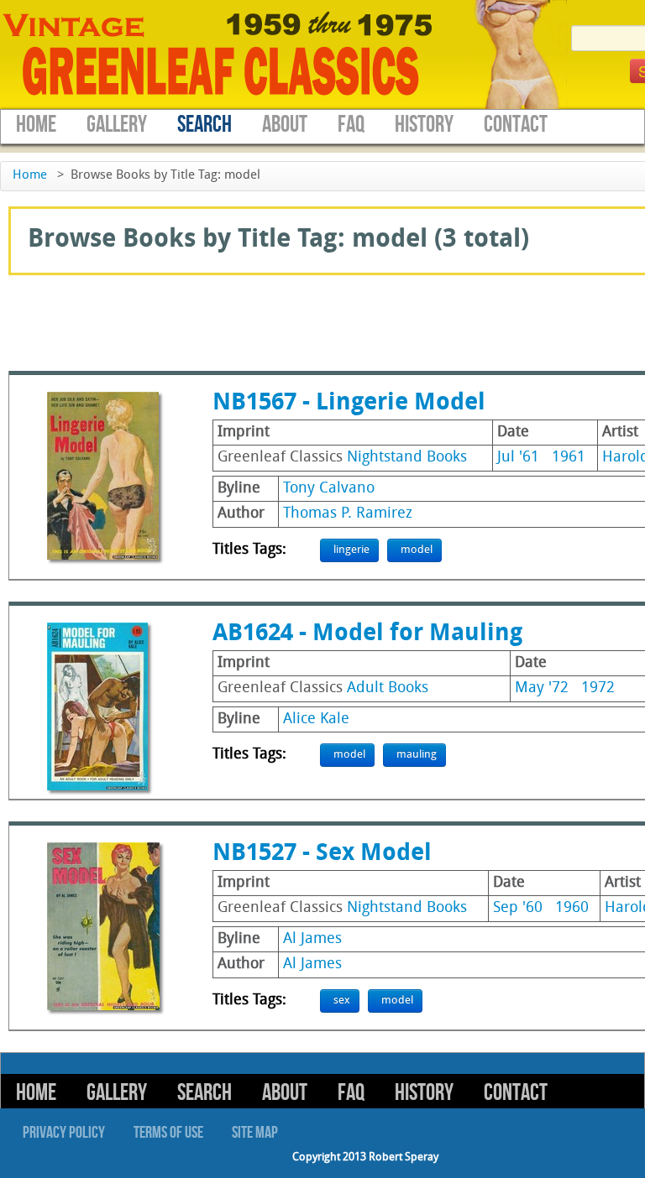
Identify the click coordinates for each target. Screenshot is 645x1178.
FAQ (351, 124)
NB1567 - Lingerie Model (348, 403)
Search (204, 124)
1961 (568, 458)
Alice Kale (316, 719)
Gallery (117, 124)
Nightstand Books (407, 458)
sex (341, 1000)
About (284, 124)
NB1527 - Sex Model (322, 854)
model (417, 550)
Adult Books (387, 688)
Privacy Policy (64, 1133)
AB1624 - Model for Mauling (367, 634)
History (424, 124)
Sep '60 (518, 908)
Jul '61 (518, 458)
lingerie (351, 550)
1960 (572, 908)
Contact (516, 124)
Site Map (255, 1133)
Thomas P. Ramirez (347, 514)
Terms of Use (168, 1133)
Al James (312, 939)
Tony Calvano (329, 489)
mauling (416, 754)
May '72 (542, 688)
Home (36, 124)
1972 (598, 688)
